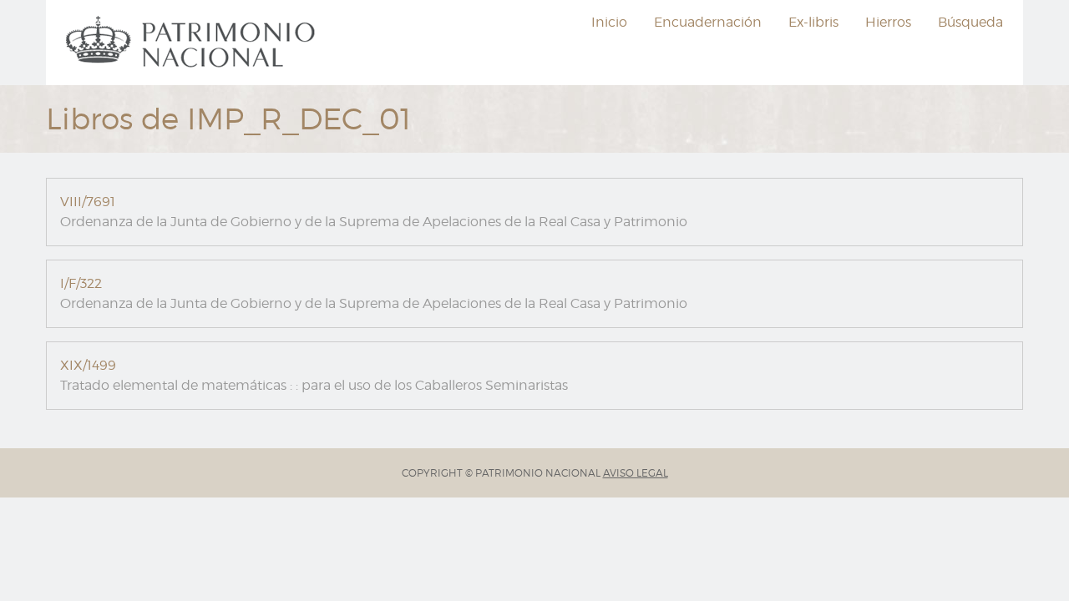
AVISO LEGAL (635, 473)
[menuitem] (193, 42)
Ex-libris (813, 22)
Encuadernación (708, 22)
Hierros (888, 22)
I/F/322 (81, 283)
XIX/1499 (88, 365)
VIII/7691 (87, 202)
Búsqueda (970, 22)
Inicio (609, 22)
